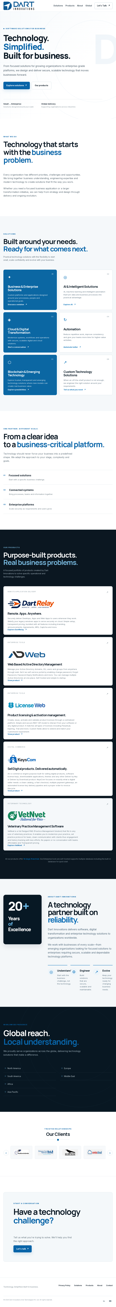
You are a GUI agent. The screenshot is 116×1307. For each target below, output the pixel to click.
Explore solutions (16, 85)
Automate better (72, 347)
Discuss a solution (17, 304)
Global (88, 5)
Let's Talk (103, 5)
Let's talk (22, 1249)
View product (15, 680)
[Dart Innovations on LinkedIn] (104, 1301)
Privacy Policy (64, 1285)
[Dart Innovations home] (18, 6)
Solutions (58, 5)
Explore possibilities (18, 390)
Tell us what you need (75, 390)
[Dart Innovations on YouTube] (110, 1301)
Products (70, 5)
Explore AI (70, 304)
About (80, 5)
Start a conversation (18, 347)
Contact (109, 1285)
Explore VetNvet (16, 845)
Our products (41, 85)
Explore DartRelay (17, 630)
